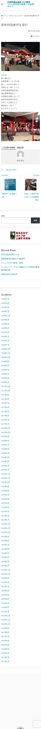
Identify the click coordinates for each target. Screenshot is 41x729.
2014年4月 (5, 557)
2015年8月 (5, 491)
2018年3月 (5, 374)
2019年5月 (5, 328)
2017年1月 (5, 424)
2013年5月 (5, 595)
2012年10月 (5, 624)
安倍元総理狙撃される (10, 254)
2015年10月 (5, 482)
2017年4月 (5, 416)
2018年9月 (5, 361)
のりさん (36, 36)
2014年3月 (5, 561)
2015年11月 (5, 478)
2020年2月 (5, 311)
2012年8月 (5, 632)
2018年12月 (5, 349)
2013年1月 (5, 612)
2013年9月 (5, 578)
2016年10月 (5, 432)
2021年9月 (5, 303)
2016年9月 (5, 436)
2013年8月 (5, 582)
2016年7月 (5, 445)
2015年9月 (5, 486)
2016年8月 (5, 441)
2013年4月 (5, 599)
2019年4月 (5, 332)
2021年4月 (5, 307)
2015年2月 (5, 516)
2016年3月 (5, 461)
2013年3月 (5, 603)
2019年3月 (5, 336)
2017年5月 (5, 411)
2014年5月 (5, 553)
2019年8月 (5, 320)
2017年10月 (5, 391)
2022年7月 (5, 299)
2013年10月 (5, 574)
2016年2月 (5, 466)
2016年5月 (5, 453)
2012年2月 (5, 657)
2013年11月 (5, 570)
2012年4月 (5, 649)
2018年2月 (5, 378)
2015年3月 (5, 511)
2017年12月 (5, 386)
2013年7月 (5, 586)
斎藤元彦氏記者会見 (9, 274)
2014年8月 (5, 541)
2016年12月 (5, 428)
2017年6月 (5, 407)
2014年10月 (5, 532)
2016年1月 (5, 470)
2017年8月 (5, 399)
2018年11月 (5, 353)
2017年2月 (5, 420)
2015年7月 (5, 495)
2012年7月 (5, 637)
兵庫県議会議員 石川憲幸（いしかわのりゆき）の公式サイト (20, 4)
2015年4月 (5, 507)
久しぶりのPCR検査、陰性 (12, 263)
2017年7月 (5, 403)
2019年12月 (5, 316)
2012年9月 (5, 628)
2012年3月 (5, 653)
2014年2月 (5, 566)
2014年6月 (5, 549)
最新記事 (20, 148)
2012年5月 (5, 645)
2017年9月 (5, 395)
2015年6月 (5, 499)
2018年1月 (5, 382)
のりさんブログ (11, 170)
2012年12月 (5, 616)
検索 (3, 216)
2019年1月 (5, 345)
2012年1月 (5, 661)
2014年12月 (5, 524)
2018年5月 (5, 370)
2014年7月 (5, 545)
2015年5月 (5, 503)
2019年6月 (5, 324)
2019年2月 (5, 341)
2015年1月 (5, 520)
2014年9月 (5, 537)
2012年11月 (5, 620)
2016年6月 (5, 449)
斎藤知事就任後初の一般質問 (13, 259)
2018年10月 (5, 357)
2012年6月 (5, 641)
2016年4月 (5, 457)
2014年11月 (5, 528)
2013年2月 (5, 607)
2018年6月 (5, 366)
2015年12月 (5, 474)
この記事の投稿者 (8, 148)
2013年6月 (5, 591)
